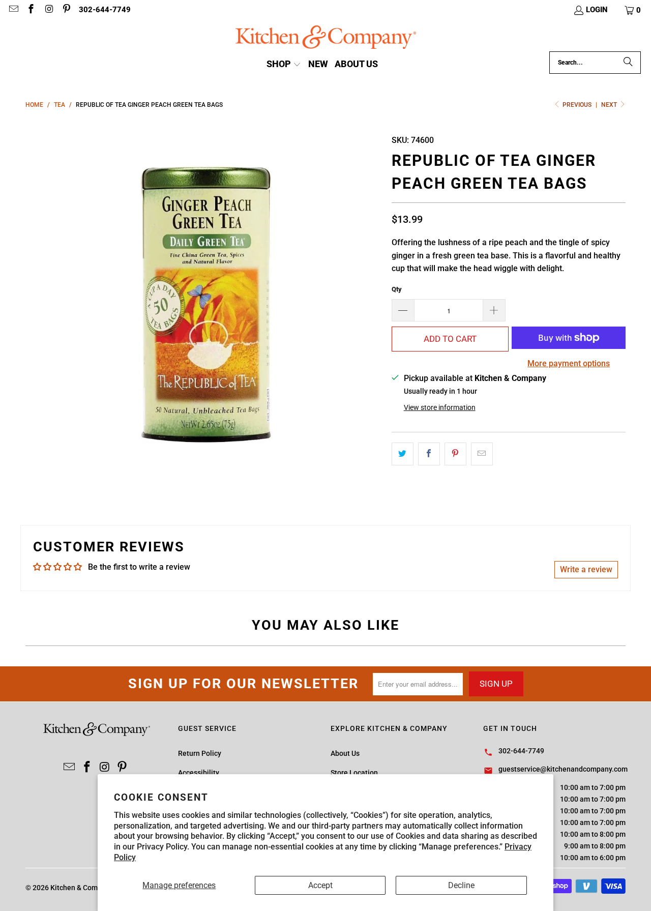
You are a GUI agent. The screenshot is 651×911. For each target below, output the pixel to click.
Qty (397, 289)
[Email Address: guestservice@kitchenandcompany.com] (13, 10)
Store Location (354, 773)
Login (597, 9)
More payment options (568, 363)
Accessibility (198, 773)
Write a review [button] (586, 569)
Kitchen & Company (81, 888)
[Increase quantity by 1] (494, 310)
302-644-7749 (105, 9)
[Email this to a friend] (482, 454)
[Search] (628, 62)
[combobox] (595, 62)
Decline (461, 885)
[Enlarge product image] (203, 304)
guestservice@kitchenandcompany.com (563, 769)
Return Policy (199, 753)
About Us (345, 753)
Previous (577, 104)
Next (609, 104)
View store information (440, 407)
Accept (320, 885)
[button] (633, 10)
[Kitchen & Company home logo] (325, 38)
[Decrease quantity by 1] (403, 310)
